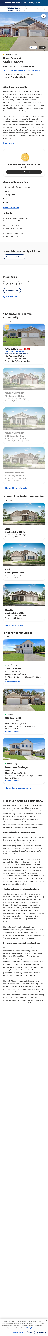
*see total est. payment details (16, 352)
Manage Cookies (18, 1333)
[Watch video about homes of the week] (24, 156)
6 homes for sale (12, 780)
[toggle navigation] (3, 9)
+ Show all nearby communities (17, 788)
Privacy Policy (31, 1328)
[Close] (46, 1320)
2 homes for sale (12, 682)
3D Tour (33, 47)
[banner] (24, 3)
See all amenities (11, 207)
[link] (24, 31)
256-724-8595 (12, 297)
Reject (30, 1333)
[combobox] (34, 8)
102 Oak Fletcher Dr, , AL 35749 (23, 70)
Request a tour (12, 290)
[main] (24, 674)
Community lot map (14, 257)
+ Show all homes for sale (15, 488)
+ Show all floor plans (13, 625)
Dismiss (41, 1333)
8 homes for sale (12, 731)
